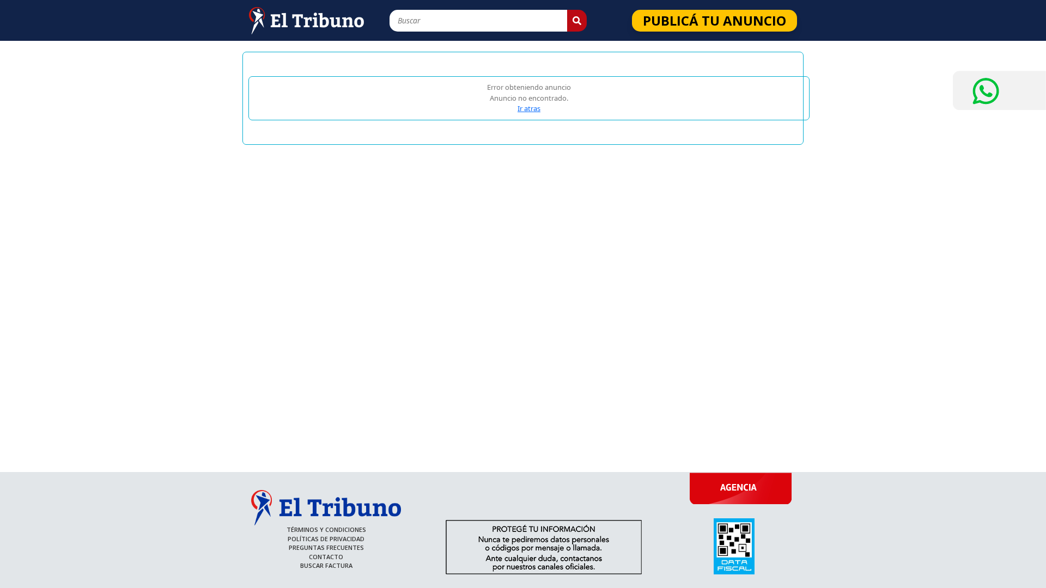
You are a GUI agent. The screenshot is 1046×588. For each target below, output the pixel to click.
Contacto (326, 557)
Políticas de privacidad (326, 539)
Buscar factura (326, 565)
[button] (577, 21)
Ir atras (529, 108)
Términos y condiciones (326, 529)
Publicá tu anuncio (714, 20)
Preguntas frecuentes (326, 547)
